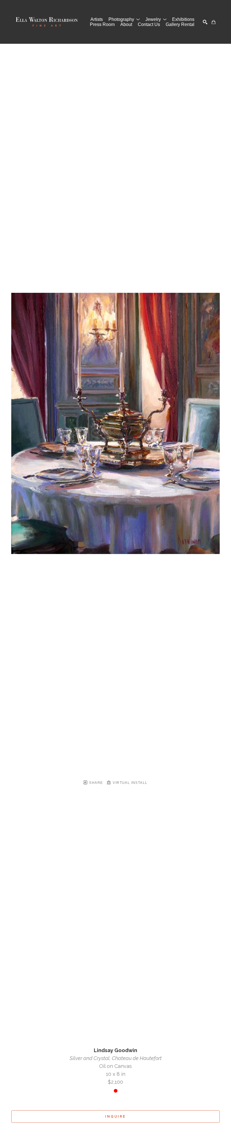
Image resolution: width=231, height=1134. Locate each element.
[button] (124, 19)
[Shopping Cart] (214, 22)
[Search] (205, 22)
